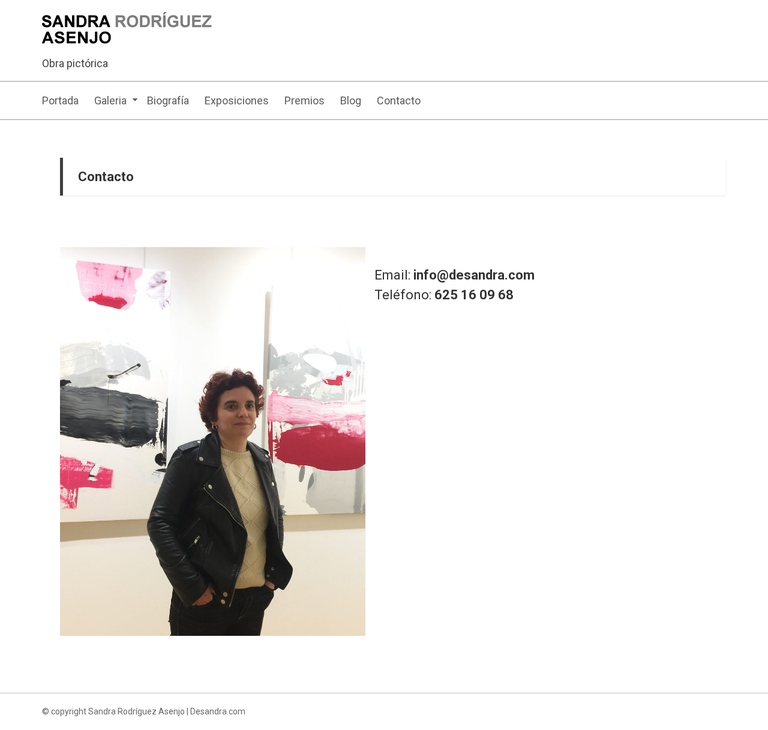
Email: (454, 275)
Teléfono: (444, 294)
